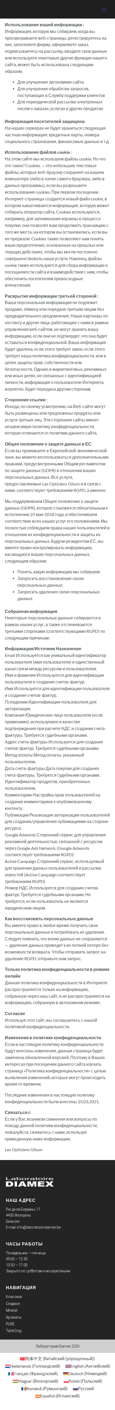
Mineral (11, 1310)
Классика (14, 1297)
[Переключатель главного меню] (104, 9)
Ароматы (13, 1317)
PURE (10, 1324)
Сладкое (13, 1303)
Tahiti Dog (14, 1331)
